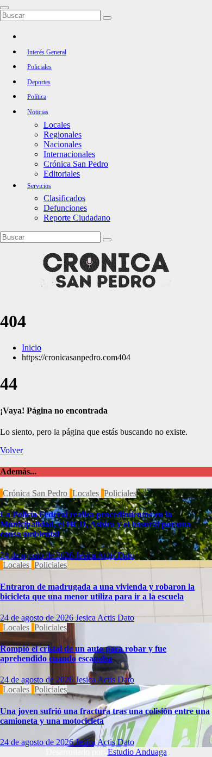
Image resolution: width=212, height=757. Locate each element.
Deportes (39, 82)
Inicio (31, 347)
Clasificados (64, 198)
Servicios (39, 186)
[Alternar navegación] (4, 7)
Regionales (62, 134)
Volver (11, 450)
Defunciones (65, 207)
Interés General (46, 52)
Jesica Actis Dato (105, 555)
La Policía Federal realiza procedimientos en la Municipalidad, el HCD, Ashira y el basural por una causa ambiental (95, 524)
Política (36, 97)
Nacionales (62, 144)
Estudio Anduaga (137, 751)
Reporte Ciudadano (76, 217)
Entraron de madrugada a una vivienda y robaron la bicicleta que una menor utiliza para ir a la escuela (97, 591)
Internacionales (69, 154)
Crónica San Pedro (75, 163)
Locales (56, 124)
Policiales (39, 67)
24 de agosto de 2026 (38, 555)
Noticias (37, 112)
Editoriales (61, 173)
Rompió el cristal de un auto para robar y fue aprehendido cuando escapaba (83, 653)
